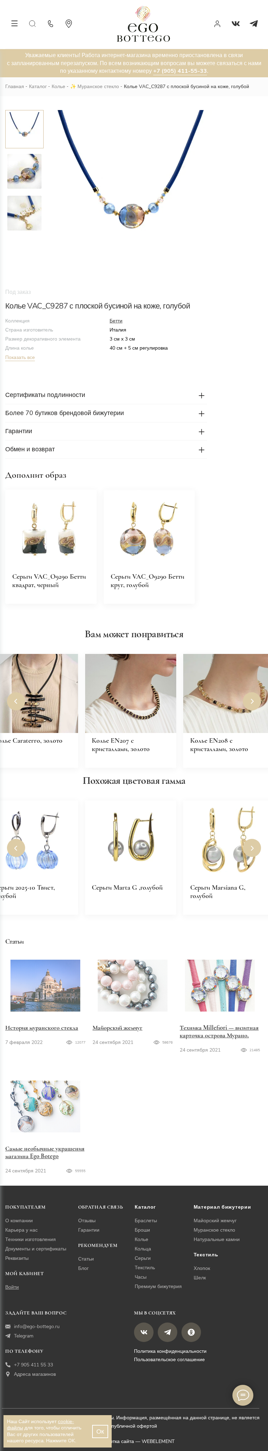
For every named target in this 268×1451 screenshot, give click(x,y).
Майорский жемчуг (117, 1027)
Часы (141, 1277)
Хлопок (202, 1268)
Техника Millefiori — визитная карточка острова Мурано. (219, 1031)
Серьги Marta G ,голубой (127, 887)
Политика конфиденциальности (170, 1351)
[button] (16, 701)
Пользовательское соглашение (169, 1359)
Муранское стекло (98, 86)
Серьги (143, 1258)
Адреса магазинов (35, 1374)
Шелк (200, 1277)
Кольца (143, 1249)
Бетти (116, 321)
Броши (142, 1230)
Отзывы (87, 1220)
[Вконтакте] (235, 23)
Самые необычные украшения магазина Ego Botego (44, 1152)
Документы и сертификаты (35, 1249)
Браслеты (146, 1220)
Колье (58, 86)
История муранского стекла (41, 1027)
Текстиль (145, 1267)
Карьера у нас (21, 1230)
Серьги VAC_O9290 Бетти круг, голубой (147, 580)
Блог (83, 1268)
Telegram (24, 1336)
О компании (19, 1220)
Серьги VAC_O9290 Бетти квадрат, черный (49, 580)
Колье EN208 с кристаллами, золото (219, 744)
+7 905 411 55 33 (33, 1365)
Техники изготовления (30, 1239)
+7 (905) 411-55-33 (180, 71)
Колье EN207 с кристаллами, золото (121, 744)
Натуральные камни (217, 1239)
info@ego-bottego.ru (37, 1326)
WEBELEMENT (158, 1441)
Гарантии (88, 1230)
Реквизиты (17, 1258)
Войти (12, 1287)
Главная (14, 86)
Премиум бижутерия (158, 1286)
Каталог (38, 86)
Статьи (86, 1259)
